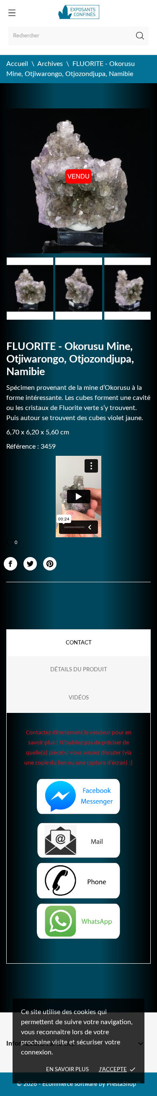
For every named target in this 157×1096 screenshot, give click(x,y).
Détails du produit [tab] (78, 670)
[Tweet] (30, 563)
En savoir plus (67, 1069)
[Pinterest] (50, 563)
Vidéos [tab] (79, 698)
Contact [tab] (79, 643)
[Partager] (10, 563)
